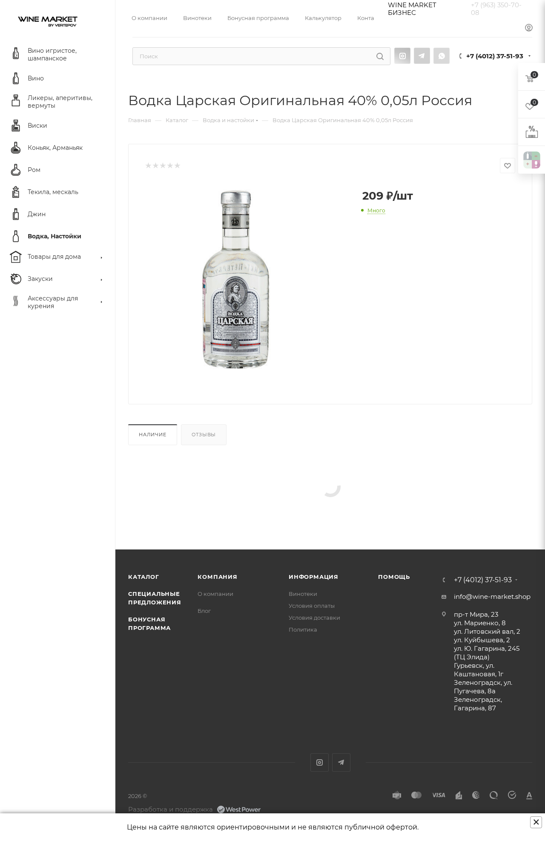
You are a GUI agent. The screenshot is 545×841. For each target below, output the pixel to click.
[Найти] (380, 56)
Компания (217, 576)
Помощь (394, 576)
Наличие (152, 435)
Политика (303, 629)
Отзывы (204, 435)
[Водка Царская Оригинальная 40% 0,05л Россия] (236, 279)
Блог (204, 610)
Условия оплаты (312, 605)
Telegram (422, 56)
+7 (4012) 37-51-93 (494, 56)
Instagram (402, 56)
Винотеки (303, 593)
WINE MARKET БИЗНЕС (412, 9)
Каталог (143, 576)
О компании (215, 593)
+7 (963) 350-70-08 (496, 9)
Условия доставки (314, 617)
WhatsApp (441, 56)
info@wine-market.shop (492, 596)
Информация (313, 576)
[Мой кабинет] (529, 28)
